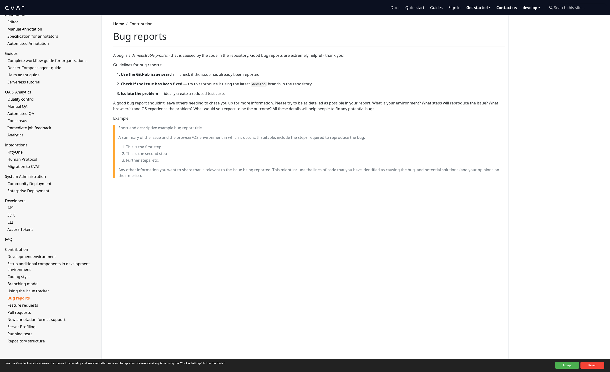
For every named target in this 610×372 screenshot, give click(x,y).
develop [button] (530, 7)
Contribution (140, 23)
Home (118, 23)
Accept (567, 365)
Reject (592, 365)
